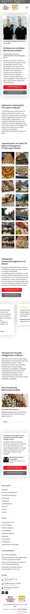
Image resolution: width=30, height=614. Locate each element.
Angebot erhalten (22, 612)
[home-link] (6, 8)
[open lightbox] (8, 158)
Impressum (6, 609)
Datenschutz (13, 609)
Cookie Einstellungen (22, 609)
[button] (26, 8)
